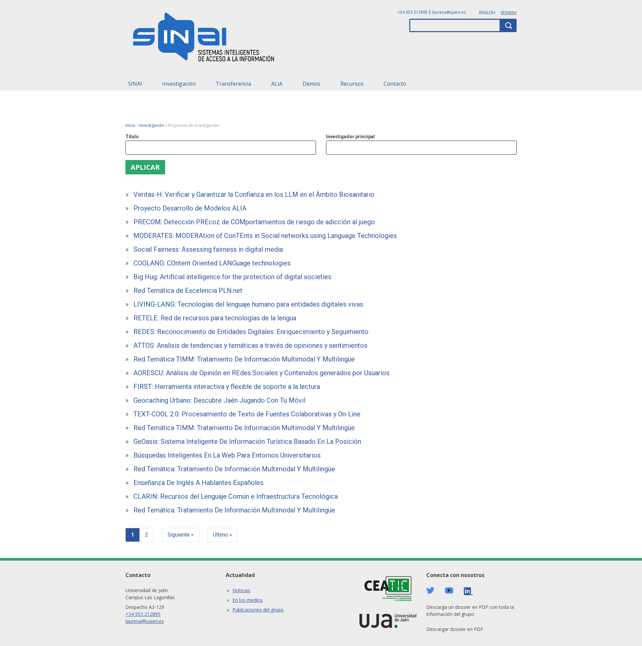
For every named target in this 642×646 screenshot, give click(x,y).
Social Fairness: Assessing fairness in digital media (208, 249)
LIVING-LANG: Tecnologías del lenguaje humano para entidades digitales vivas (248, 304)
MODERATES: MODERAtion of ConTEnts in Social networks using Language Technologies (265, 236)
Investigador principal (350, 136)
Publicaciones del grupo (258, 610)
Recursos (351, 83)
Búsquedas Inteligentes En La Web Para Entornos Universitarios (227, 455)
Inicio (130, 125)
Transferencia (233, 83)
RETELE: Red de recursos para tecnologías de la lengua (214, 318)
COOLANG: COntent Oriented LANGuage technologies (212, 263)
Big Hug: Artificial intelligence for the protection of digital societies (232, 277)
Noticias (241, 590)
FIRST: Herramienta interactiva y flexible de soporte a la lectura (226, 387)
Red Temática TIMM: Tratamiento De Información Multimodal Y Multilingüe (244, 359)
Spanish (509, 12)
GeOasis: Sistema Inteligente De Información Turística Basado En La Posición (247, 441)
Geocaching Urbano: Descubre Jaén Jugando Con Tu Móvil (219, 400)
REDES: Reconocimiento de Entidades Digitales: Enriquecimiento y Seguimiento (250, 332)
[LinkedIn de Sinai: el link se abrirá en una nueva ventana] (468, 591)
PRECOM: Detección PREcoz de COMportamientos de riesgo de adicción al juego (254, 222)
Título (132, 136)
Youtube (449, 590)
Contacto (395, 83)
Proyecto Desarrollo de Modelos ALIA (189, 208)
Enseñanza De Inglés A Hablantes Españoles (198, 483)
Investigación (179, 83)
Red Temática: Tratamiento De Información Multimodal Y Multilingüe (234, 469)
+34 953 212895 (413, 12)
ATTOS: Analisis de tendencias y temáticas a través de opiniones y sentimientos (250, 345)
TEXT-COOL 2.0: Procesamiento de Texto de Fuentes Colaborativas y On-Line (246, 414)
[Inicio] (204, 39)
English (487, 12)
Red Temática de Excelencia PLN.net (187, 291)
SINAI (135, 83)
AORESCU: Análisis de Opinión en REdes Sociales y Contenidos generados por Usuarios (261, 373)
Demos (311, 83)
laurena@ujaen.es (449, 12)
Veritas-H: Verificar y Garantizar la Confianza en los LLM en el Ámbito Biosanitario (253, 194)
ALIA (277, 83)
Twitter (430, 590)
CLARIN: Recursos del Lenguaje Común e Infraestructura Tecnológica (235, 496)
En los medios (247, 600)
